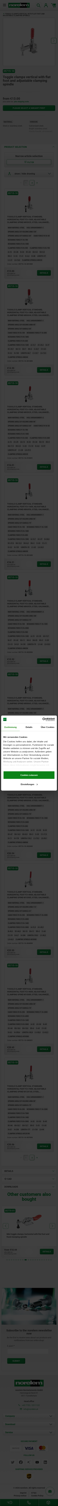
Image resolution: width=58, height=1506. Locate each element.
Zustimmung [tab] (10, 727)
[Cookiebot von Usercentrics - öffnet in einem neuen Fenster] (42, 719)
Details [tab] (29, 727)
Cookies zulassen (29, 775)
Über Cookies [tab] (47, 727)
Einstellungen (27, 784)
